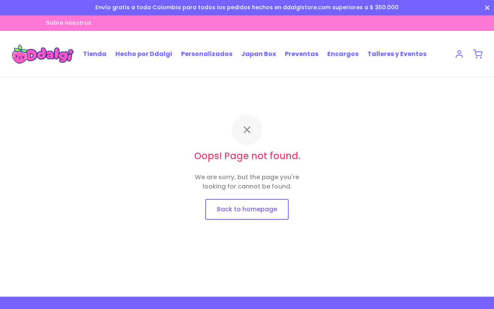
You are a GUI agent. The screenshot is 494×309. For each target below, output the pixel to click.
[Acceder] (459, 54)
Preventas (301, 53)
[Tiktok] (33, 23)
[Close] (487, 7)
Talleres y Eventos (396, 53)
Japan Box (258, 53)
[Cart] (477, 54)
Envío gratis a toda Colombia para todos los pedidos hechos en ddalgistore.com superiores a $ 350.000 (247, 7)
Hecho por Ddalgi (143, 53)
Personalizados (206, 53)
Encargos (343, 53)
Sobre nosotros (68, 23)
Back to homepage (247, 209)
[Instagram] (17, 23)
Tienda (95, 53)
